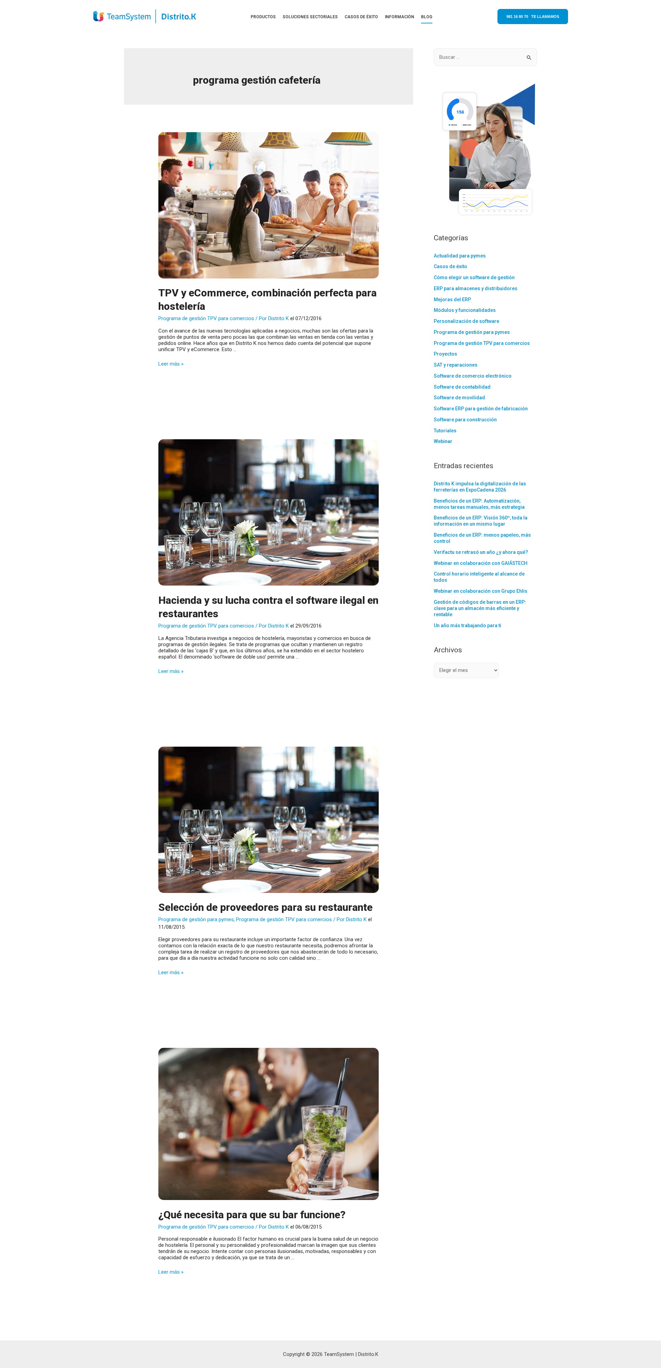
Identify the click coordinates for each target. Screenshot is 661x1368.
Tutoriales (445, 430)
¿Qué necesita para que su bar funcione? (252, 1215)
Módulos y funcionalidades (465, 310)
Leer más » (170, 364)
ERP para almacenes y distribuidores (475, 288)
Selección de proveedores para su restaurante (265, 907)
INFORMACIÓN (399, 16)
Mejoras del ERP (452, 299)
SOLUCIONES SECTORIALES (310, 16)
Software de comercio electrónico (473, 376)
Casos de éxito (450, 266)
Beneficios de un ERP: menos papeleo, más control (482, 538)
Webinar (443, 441)
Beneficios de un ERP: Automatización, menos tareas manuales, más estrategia (479, 504)
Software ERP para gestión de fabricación (481, 408)
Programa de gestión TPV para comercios (206, 318)
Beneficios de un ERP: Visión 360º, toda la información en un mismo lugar (480, 521)
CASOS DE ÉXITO (361, 16)
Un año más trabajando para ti (467, 625)
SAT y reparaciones (456, 365)
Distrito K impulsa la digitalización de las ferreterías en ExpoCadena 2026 (480, 487)
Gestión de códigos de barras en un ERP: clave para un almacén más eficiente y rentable (480, 608)
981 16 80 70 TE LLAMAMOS (532, 16)
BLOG (426, 16)
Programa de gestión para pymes (196, 919)
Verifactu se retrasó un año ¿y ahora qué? (481, 552)
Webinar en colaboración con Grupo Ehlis (480, 591)
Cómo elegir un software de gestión (474, 277)
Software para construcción (465, 419)
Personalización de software (466, 321)
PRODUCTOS (263, 16)
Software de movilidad (459, 397)
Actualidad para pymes (460, 256)
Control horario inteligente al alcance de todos (479, 577)
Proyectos (445, 354)
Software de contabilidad (462, 387)
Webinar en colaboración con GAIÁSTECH (480, 563)
